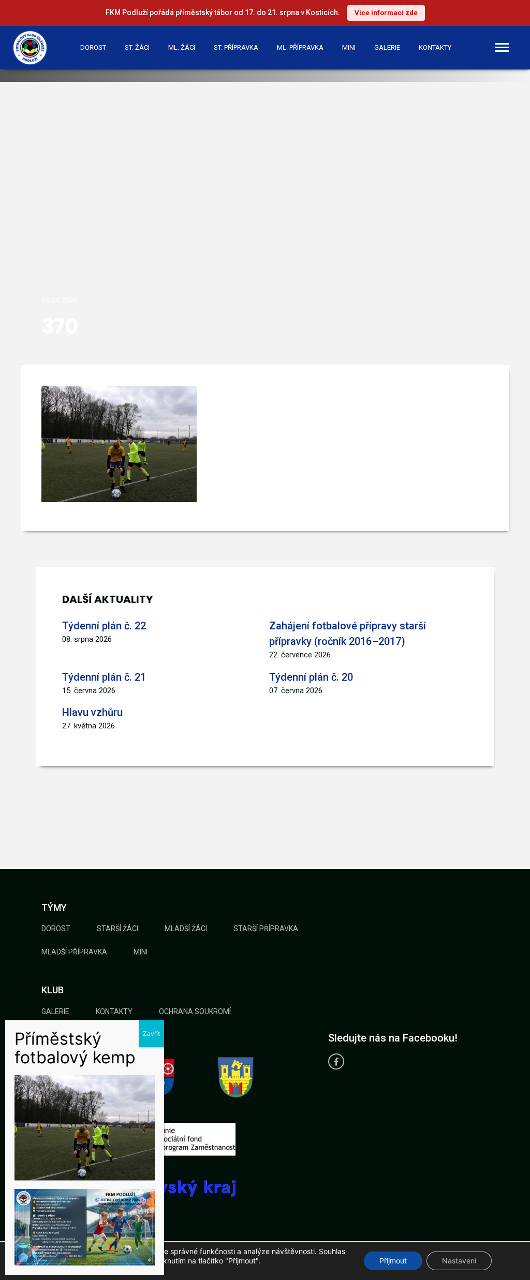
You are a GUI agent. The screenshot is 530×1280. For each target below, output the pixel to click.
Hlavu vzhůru (92, 712)
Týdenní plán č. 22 (104, 626)
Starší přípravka (265, 928)
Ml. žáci (181, 47)
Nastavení (459, 1260)
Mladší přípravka (74, 952)
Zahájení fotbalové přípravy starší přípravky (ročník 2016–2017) (347, 634)
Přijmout (393, 1260)
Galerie (387, 47)
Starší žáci (117, 928)
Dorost (93, 47)
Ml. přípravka (300, 47)
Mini (349, 47)
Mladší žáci (186, 928)
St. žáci (137, 47)
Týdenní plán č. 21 (104, 677)
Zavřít (151, 1033)
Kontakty (435, 47)
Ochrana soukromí (195, 1011)
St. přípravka (236, 47)
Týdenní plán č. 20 (311, 677)
